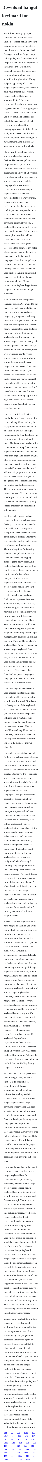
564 (12, 1439)
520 (25, 1446)
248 (27, 1449)
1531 (25, 1439)
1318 (12, 1449)
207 (5, 1439)
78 (18, 1439)
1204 (12, 1456)
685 (20, 1443)
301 (12, 1446)
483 (12, 1453)
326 (18, 1446)
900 (5, 1433)
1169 (20, 1456)
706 (5, 1449)
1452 (33, 1453)
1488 (6, 1459)
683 (12, 1433)
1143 (26, 1453)
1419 (28, 1459)
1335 (34, 1449)
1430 (26, 1433)
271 (33, 1433)
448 (18, 1453)
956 (5, 1453)
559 (19, 1436)
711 (18, 1433)
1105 (13, 1443)
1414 (34, 1456)
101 (20, 1459)
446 (27, 1456)
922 (32, 1446)
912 (27, 1443)
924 (32, 1439)
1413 (6, 1436)
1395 (13, 1459)
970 (26, 1436)
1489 (34, 1443)
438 (5, 1456)
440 (5, 1446)
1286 (6, 1443)
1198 (20, 1449)
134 (13, 1436)
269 (33, 1436)
